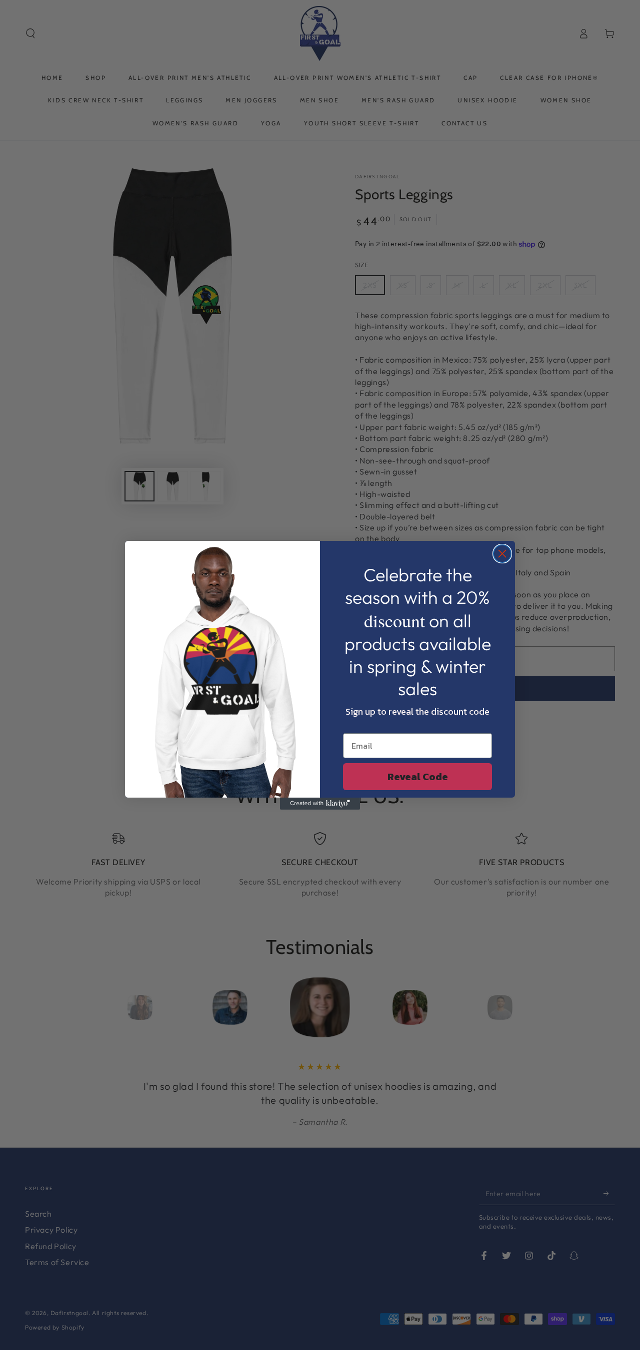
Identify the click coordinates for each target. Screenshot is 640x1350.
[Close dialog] (502, 553)
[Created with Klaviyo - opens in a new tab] (320, 804)
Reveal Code (418, 776)
